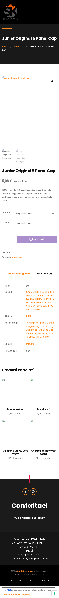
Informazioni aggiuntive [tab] (18, 273)
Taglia (6, 222)
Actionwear (17, 257)
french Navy (36, 298)
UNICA (28, 316)
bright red (38, 291)
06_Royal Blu (42, 326)
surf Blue (48, 305)
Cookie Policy (43, 580)
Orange (48, 302)
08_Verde (40, 330)
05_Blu (31, 326)
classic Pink (38, 295)
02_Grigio (30, 323)
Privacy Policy (29, 580)
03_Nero (40, 323)
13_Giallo (39, 333)
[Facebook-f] (25, 491)
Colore (6, 212)
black (29, 291)
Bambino (30, 344)
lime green (37, 302)
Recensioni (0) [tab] (44, 273)
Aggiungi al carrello (37, 239)
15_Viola (30, 337)
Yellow (36, 309)
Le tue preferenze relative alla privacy (31, 590)
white (29, 309)
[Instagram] (33, 491)
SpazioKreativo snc (25, 571)
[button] (52, 81)
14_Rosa (49, 333)
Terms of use (15, 580)
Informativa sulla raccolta (16, 594)
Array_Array (42, 337)
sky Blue (37, 305)
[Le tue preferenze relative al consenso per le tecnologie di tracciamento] (54, 593)
